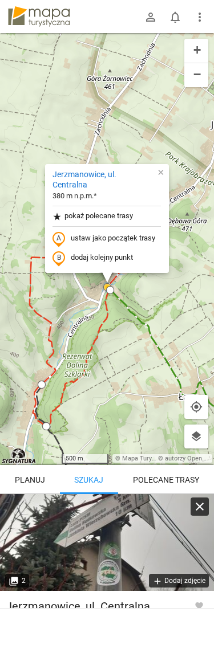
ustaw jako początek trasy (113, 238)
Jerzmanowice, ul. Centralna (84, 179)
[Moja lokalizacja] (196, 407)
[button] (110, 290)
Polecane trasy (166, 479)
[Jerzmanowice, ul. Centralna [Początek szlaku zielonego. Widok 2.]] (107, 542)
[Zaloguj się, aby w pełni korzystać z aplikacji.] (199, 605)
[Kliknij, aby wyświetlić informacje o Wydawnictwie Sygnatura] (19, 456)
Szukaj (88, 479)
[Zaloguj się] (151, 17)
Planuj (30, 479)
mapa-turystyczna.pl (39, 16)
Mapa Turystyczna (147, 458)
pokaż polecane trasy (98, 215)
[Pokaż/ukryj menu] (200, 17)
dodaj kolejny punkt (102, 257)
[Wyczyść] (200, 506)
